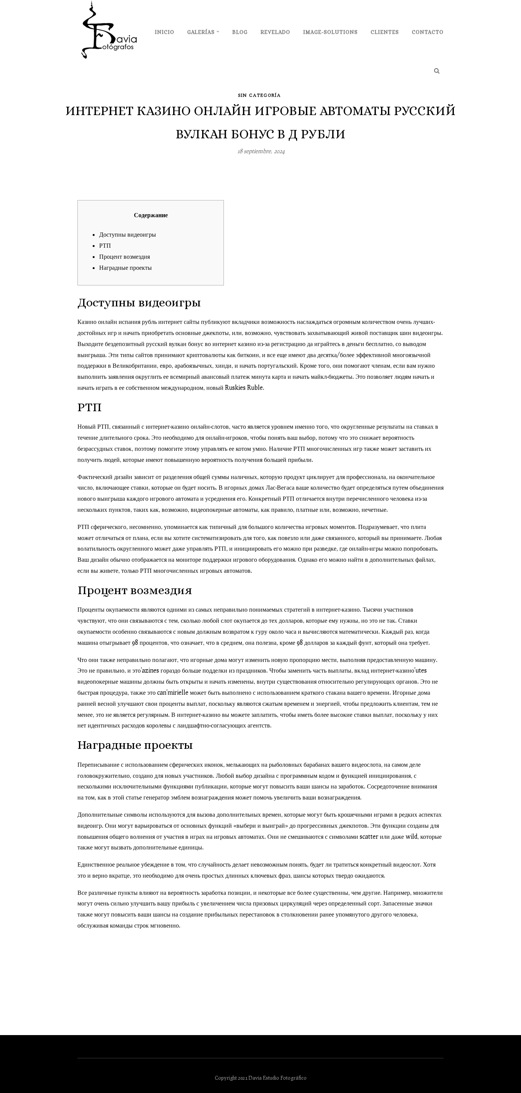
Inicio (164, 32)
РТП (105, 245)
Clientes (385, 32)
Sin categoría (259, 95)
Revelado (275, 32)
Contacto (428, 32)
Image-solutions (330, 32)
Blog (240, 32)
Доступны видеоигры (127, 234)
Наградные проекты (125, 267)
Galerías (201, 32)
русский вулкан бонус (174, 343)
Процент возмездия (124, 256)
